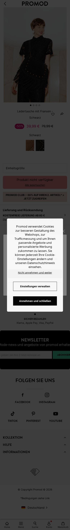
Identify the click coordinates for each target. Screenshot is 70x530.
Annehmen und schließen (35, 301)
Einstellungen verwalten (35, 286)
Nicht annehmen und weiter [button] (35, 272)
